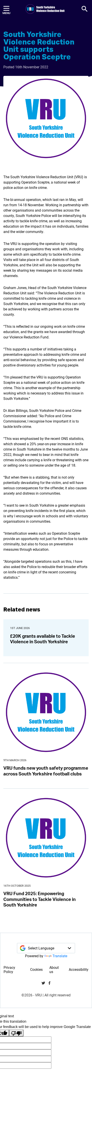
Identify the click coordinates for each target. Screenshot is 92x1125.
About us (54, 969)
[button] (85, 9)
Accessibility (78, 969)
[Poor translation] (16, 1033)
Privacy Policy (9, 969)
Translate (59, 955)
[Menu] (6, 9)
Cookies (36, 969)
